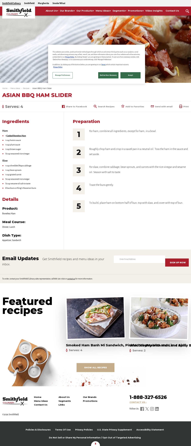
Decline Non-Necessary (108, 75)
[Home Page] (18, 13)
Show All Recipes (95, 367)
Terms (103, 64)
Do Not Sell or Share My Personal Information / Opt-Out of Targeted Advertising (95, 437)
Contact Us (40, 404)
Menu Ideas (15, 88)
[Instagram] (152, 408)
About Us (64, 397)
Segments (64, 401)
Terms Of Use (63, 429)
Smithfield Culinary (11, 3)
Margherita (43, 3)
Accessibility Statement (150, 429)
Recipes (26, 88)
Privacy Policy (69, 57)
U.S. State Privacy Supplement (114, 429)
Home (4, 88)
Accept (130, 75)
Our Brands (90, 397)
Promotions (90, 401)
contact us (71, 279)
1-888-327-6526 (148, 397)
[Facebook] (142, 408)
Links (61, 404)
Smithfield (29, 3)
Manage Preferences (62, 75)
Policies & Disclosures (38, 429)
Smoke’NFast (59, 3)
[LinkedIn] (157, 408)
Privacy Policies (84, 429)
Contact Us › (138, 402)
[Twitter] (147, 408)
